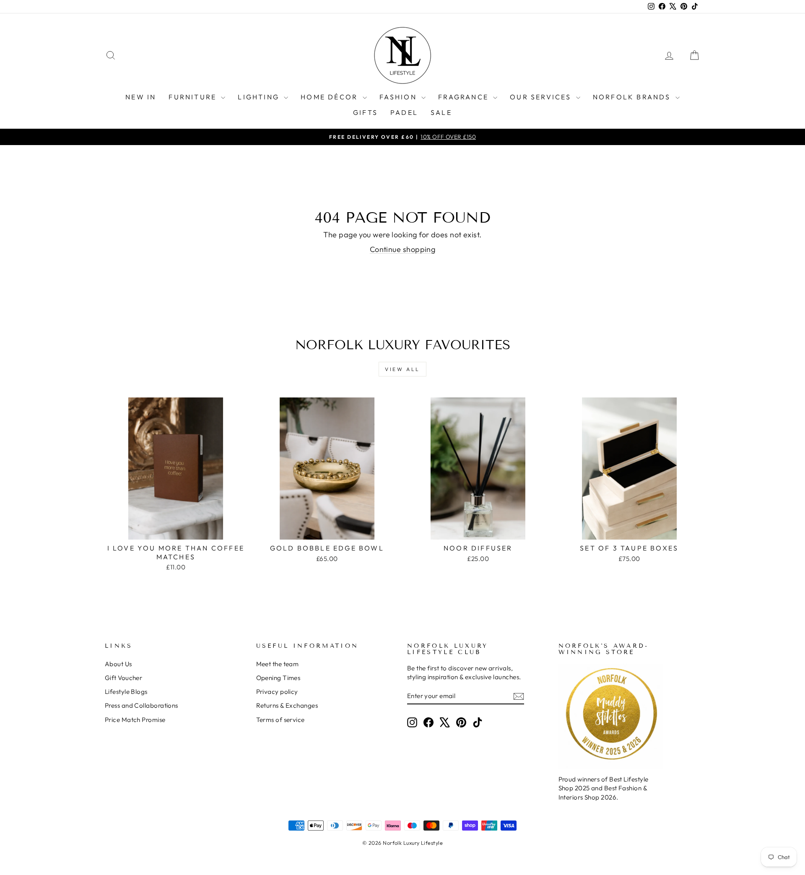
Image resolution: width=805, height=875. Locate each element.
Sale (441, 112)
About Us (118, 664)
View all (402, 369)
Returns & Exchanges (287, 705)
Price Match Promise (135, 720)
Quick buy (175, 530)
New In (140, 97)
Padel (404, 112)
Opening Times (278, 678)
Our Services (542, 97)
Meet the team (277, 664)
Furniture (194, 97)
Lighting (260, 97)
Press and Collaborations (141, 705)
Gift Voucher (123, 678)
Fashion (399, 97)
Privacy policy (277, 692)
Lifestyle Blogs (126, 692)
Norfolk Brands (633, 97)
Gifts (365, 112)
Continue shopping (403, 249)
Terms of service (280, 720)
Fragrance (464, 97)
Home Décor (330, 97)
